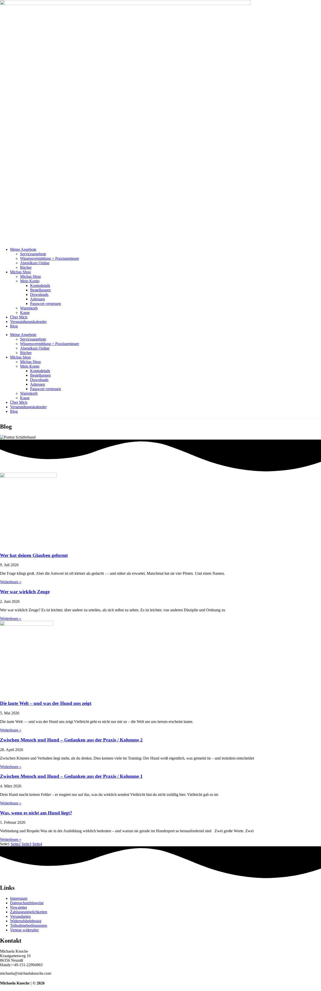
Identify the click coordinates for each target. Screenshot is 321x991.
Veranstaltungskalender (28, 321)
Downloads (39, 294)
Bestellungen (40, 290)
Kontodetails (40, 285)
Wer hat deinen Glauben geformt (34, 555)
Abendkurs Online (34, 263)
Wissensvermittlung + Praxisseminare (49, 258)
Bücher (26, 267)
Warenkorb (29, 308)
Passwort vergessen (45, 303)
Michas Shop (20, 272)
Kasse (25, 312)
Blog (14, 326)
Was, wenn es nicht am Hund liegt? (36, 812)
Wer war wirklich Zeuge (25, 591)
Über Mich (18, 317)
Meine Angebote (23, 249)
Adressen (37, 299)
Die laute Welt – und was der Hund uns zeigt (45, 703)
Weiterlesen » (10, 582)
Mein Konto (29, 281)
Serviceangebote (33, 254)
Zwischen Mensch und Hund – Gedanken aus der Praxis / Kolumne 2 (71, 739)
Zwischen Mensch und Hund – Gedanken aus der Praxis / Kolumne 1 (71, 776)
